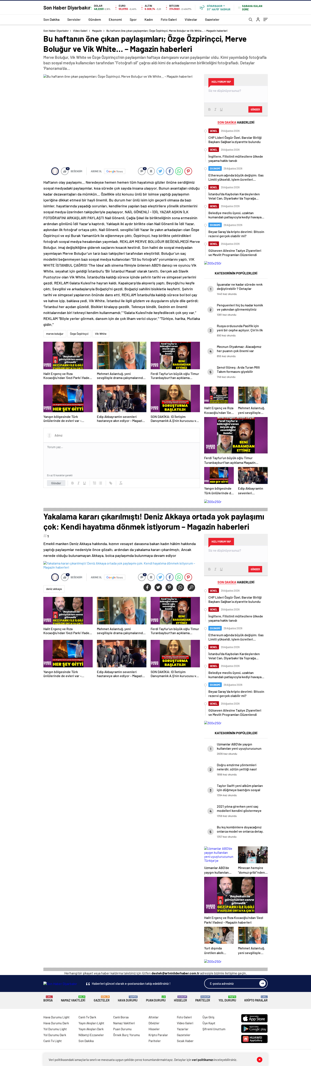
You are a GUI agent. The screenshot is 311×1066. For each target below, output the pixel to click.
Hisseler (180, 999)
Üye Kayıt (208, 1023)
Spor (133, 19)
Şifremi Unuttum (213, 1029)
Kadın (148, 19)
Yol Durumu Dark (54, 1035)
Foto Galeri (169, 19)
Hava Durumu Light (56, 1017)
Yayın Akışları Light (91, 1023)
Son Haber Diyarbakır (56, 30)
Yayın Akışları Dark (91, 1029)
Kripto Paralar (256, 999)
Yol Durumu (227, 999)
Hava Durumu (128, 999)
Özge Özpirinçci (79, 333)
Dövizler (154, 1023)
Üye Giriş (208, 1017)
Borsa (48, 999)
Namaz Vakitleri (73, 999)
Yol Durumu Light (55, 1029)
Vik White (100, 333)
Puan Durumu (156, 999)
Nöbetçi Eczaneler (91, 1035)
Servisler (74, 19)
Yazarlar (183, 1029)
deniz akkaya (54, 589)
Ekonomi (115, 19)
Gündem (94, 19)
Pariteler (202, 999)
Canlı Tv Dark (87, 1017)
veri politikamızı (202, 1060)
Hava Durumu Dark (56, 1023)
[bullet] (100, 483)
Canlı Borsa (121, 1017)
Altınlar (154, 1017)
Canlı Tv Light (52, 1041)
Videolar (191, 19)
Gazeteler (212, 19)
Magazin (97, 30)
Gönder (56, 483)
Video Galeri (80, 30)
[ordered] (95, 483)
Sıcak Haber (185, 1041)
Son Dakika (51, 19)
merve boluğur (54, 333)
